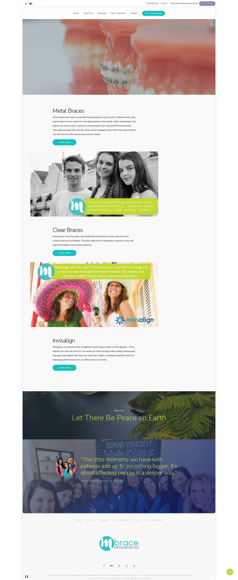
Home (78, 520)
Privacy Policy (134, 578)
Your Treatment (121, 520)
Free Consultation (154, 520)
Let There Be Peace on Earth (119, 415)
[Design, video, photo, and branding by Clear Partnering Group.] (27, 577)
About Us (90, 520)
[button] (213, 14)
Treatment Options (126, 79)
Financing (104, 520)
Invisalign (106, 79)
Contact (137, 520)
